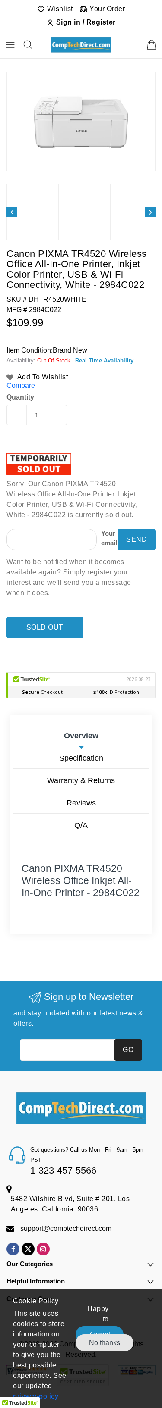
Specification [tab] (81, 758)
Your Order (106, 8)
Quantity (20, 397)
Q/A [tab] (81, 825)
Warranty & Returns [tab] (81, 780)
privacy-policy (35, 1396)
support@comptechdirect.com (65, 1228)
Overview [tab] (81, 735)
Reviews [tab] (81, 803)
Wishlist (59, 8)
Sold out (45, 627)
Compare (20, 385)
